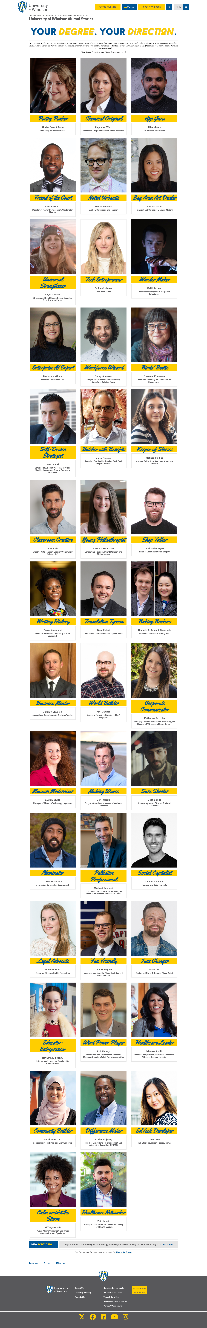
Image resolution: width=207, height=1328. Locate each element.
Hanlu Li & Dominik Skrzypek (154, 560)
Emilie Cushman (103, 218)
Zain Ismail (103, 1151)
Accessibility (80, 1297)
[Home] (33, 7)
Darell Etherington (154, 479)
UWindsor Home (35, 15)
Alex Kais (53, 479)
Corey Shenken (103, 306)
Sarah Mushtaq (52, 1070)
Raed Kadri (52, 388)
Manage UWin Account (113, 1306)
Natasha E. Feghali (52, 982)
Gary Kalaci (103, 560)
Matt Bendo (154, 730)
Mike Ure (154, 900)
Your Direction (51, 15)
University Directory (83, 1292)
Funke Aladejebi (52, 560)
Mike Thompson (103, 900)
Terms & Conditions (111, 1297)
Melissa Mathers (53, 306)
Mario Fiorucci (103, 388)
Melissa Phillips (154, 388)
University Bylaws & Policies (115, 1301)
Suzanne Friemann (154, 306)
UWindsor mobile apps (113, 1292)
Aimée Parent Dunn (53, 57)
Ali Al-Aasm (154, 57)
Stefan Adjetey (103, 1070)
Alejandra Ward (103, 57)
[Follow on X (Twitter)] (82, 1318)
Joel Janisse (103, 642)
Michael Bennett (103, 812)
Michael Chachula (154, 812)
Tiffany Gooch (52, 1151)
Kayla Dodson (52, 218)
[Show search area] (169, 7)
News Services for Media (114, 1288)
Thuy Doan (154, 1070)
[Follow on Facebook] (93, 1318)
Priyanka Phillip (154, 982)
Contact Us (79, 1288)
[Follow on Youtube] (114, 1318)
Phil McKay (103, 982)
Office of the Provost (123, 1252)
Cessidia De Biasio (103, 479)
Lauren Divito (52, 730)
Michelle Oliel (52, 900)
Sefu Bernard (52, 137)
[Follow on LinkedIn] (103, 1318)
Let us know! (165, 1244)
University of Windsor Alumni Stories (74, 15)
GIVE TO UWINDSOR (152, 7)
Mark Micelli (103, 730)
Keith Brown (154, 218)
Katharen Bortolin (154, 642)
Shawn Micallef (103, 137)
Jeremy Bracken (52, 642)
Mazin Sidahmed (52, 812)
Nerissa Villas (154, 137)
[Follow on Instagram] (125, 1318)
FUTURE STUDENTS (107, 7)
